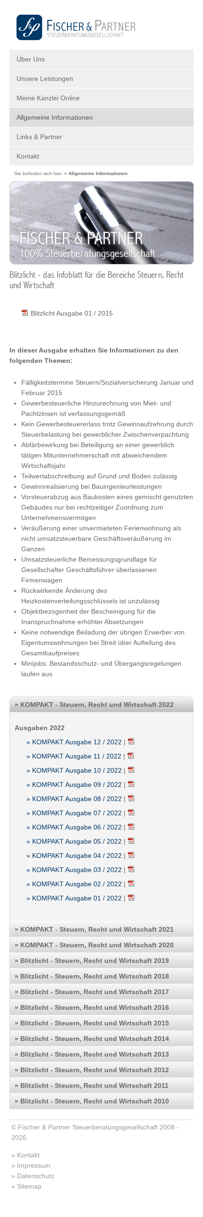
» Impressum (31, 1165)
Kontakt (28, 156)
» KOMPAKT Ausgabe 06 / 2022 (74, 827)
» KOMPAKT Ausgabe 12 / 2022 (74, 742)
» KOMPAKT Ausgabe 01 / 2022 (74, 898)
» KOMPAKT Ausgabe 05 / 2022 (74, 841)
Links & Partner (39, 137)
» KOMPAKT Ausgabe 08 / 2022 (74, 799)
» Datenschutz (32, 1176)
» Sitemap (26, 1186)
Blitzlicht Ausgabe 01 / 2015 (72, 313)
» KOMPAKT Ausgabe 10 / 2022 (74, 770)
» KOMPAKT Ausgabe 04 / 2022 (74, 855)
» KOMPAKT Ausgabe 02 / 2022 (74, 884)
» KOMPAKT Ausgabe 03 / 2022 (74, 869)
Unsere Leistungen (45, 78)
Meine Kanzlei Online (48, 98)
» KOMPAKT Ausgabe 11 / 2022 (73, 756)
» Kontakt (25, 1155)
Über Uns (31, 59)
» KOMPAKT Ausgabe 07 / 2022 (74, 813)
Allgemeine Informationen (55, 117)
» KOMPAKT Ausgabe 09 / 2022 (74, 784)
